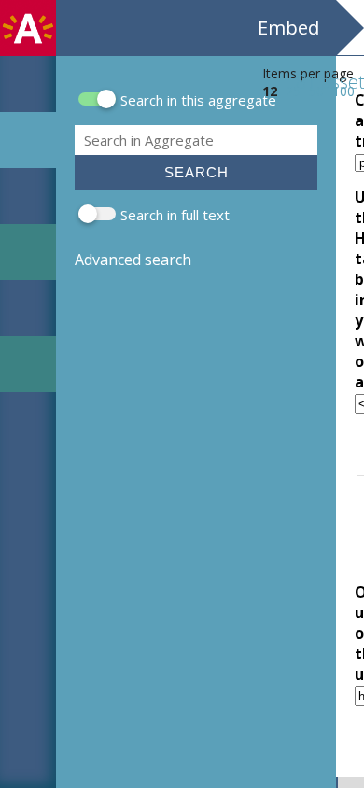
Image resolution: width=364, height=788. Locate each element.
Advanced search (133, 259)
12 (269, 91)
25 (293, 91)
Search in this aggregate (198, 100)
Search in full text (175, 214)
